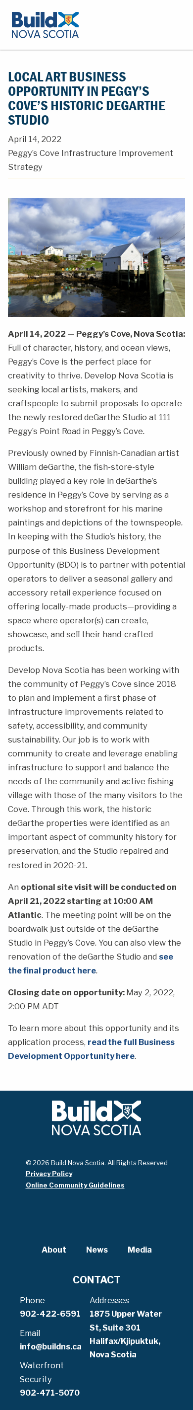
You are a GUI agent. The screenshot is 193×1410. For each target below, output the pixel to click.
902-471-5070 (50, 1393)
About (54, 1250)
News (97, 1250)
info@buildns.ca (51, 1346)
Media (140, 1250)
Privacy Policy (49, 1174)
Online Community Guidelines (75, 1185)
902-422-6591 (50, 1314)
